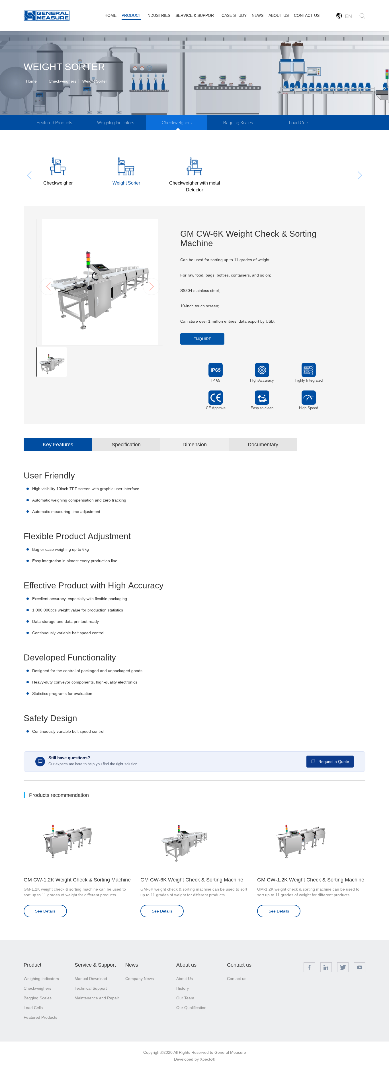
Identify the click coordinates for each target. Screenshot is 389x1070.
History (182, 988)
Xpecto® (207, 1059)
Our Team (185, 998)
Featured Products (54, 122)
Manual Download (91, 978)
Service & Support (95, 965)
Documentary (263, 444)
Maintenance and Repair (97, 998)
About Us (184, 978)
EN (347, 16)
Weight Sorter (94, 81)
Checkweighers (62, 81)
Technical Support (91, 988)
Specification (126, 444)
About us (186, 965)
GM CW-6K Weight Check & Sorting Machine (191, 880)
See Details (45, 911)
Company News (139, 978)
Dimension (195, 444)
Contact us (239, 965)
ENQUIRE (202, 339)
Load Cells (299, 122)
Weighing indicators (115, 122)
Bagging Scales (238, 122)
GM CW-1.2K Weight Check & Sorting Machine (77, 880)
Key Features (58, 444)
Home (31, 81)
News (131, 965)
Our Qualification (191, 1007)
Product (32, 965)
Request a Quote (333, 761)
